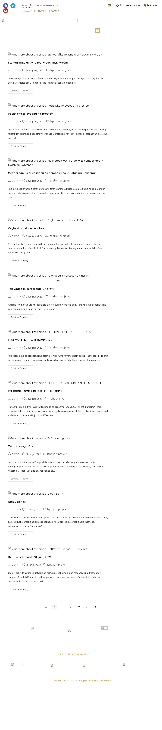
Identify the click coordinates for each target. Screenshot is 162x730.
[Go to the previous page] (29, 606)
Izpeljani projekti (60, 70)
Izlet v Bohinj (17, 501)
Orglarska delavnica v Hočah (28, 228)
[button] (97, 30)
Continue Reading (22, 90)
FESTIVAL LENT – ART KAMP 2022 (30, 340)
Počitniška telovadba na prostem (31, 113)
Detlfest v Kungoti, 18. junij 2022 (30, 557)
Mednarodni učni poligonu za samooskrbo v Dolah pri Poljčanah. (52, 173)
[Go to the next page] (104, 606)
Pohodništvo (57, 398)
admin (15, 70)
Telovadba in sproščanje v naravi (31, 288)
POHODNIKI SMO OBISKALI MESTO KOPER (35, 391)
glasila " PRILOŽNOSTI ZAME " (40, 11)
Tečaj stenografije (20, 446)
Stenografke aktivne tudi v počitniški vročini (38, 62)
